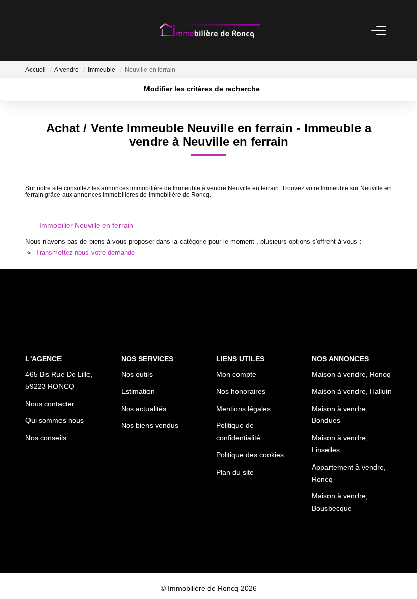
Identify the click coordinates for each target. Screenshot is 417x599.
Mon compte (236, 374)
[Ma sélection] (43, 30)
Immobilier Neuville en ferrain (86, 225)
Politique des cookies (250, 455)
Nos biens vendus (149, 425)
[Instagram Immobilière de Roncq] (222, 559)
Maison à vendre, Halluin (352, 391)
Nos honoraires (240, 391)
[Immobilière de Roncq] (209, 30)
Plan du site (235, 472)
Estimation (138, 391)
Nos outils (137, 374)
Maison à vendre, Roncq (351, 374)
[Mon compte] (31, 30)
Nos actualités (143, 409)
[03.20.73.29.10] (403, 576)
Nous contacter (49, 404)
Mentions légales (243, 409)
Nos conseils (45, 438)
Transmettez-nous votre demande (85, 252)
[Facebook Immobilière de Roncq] (194, 559)
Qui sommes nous (54, 420)
